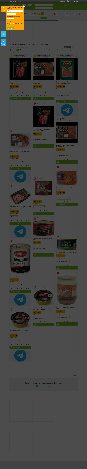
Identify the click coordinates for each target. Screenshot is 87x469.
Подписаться (62, 1)
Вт (12, 23)
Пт (21, 23)
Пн (9, 23)
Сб (9, 24)
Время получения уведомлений (13, 16)
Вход (76, 1)
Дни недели (9, 21)
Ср (15, 23)
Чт (18, 23)
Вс (12, 24)
